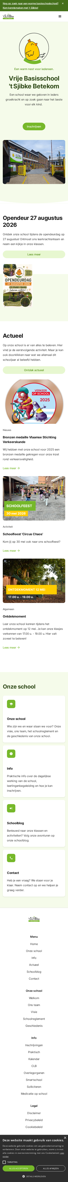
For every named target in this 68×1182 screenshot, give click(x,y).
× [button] (65, 1138)
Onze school (34, 951)
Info (34, 958)
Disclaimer (34, 1113)
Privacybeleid (34, 1120)
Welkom (34, 998)
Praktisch (34, 1052)
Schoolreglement (34, 1019)
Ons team (34, 1005)
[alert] (34, 1158)
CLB (34, 1066)
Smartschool (34, 1080)
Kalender (34, 1059)
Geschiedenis (34, 1025)
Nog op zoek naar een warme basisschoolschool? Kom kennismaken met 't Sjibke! (30, 5)
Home (34, 944)
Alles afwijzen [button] (51, 1168)
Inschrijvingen (34, 1045)
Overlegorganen (34, 1073)
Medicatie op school (34, 1093)
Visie (34, 1012)
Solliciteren (34, 1086)
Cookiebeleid (34, 1127)
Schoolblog (34, 971)
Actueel (34, 964)
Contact (34, 978)
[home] (8, 16)
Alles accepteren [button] (18, 1168)
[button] (60, 16)
